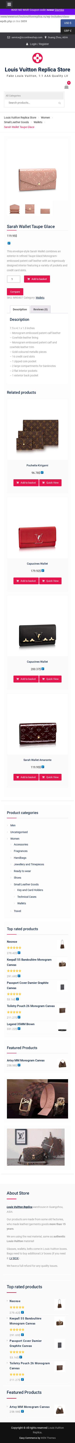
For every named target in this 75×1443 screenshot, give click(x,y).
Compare (15, 292)
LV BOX (13, 1258)
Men (13, 825)
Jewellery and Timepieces (29, 864)
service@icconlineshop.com (27, 37)
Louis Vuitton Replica (19, 1206)
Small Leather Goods (16, 122)
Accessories (21, 844)
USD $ (66, 23)
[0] (66, 87)
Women (45, 117)
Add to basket (39, 279)
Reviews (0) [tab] (40, 309)
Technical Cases (26, 896)
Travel (17, 911)
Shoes (17, 877)
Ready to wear (22, 871)
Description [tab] (20, 309)
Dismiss (59, 9)
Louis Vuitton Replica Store (37, 70)
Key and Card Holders (30, 890)
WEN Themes (48, 1437)
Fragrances (21, 851)
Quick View (52, 482)
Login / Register (39, 44)
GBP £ (66, 30)
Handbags (20, 857)
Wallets (38, 122)
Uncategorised (19, 832)
